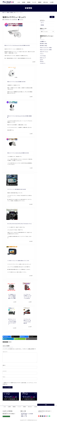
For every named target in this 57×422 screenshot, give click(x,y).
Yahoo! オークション (44, 51)
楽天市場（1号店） (44, 43)
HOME (5, 406)
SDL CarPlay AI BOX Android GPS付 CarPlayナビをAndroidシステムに (19, 223)
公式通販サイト (43, 41)
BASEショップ (43, 57)
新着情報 (14, 406)
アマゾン (42, 53)
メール (4, 371)
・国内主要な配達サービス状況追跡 (26, 413)
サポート (42, 22)
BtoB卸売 (35, 406)
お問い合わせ (30, 406)
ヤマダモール (42, 63)
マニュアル (19, 406)
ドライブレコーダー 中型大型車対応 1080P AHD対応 (16, 189)
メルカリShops (43, 55)
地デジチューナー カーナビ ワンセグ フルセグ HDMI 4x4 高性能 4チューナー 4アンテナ (12, 322)
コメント (5, 351)
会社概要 (9, 406)
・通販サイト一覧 (23, 416)
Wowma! (41, 61)
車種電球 (24, 406)
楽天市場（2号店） (44, 45)
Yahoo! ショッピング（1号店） (46, 47)
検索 (52, 16)
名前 (4, 365)
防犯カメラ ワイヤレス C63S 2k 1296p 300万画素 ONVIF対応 (18, 152)
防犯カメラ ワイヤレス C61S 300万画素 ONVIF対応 (16, 81)
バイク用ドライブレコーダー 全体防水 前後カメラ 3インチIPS (18, 260)
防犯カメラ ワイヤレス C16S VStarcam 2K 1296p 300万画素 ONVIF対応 (17, 45)
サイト (4, 376)
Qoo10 (41, 59)
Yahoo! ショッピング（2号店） (46, 49)
